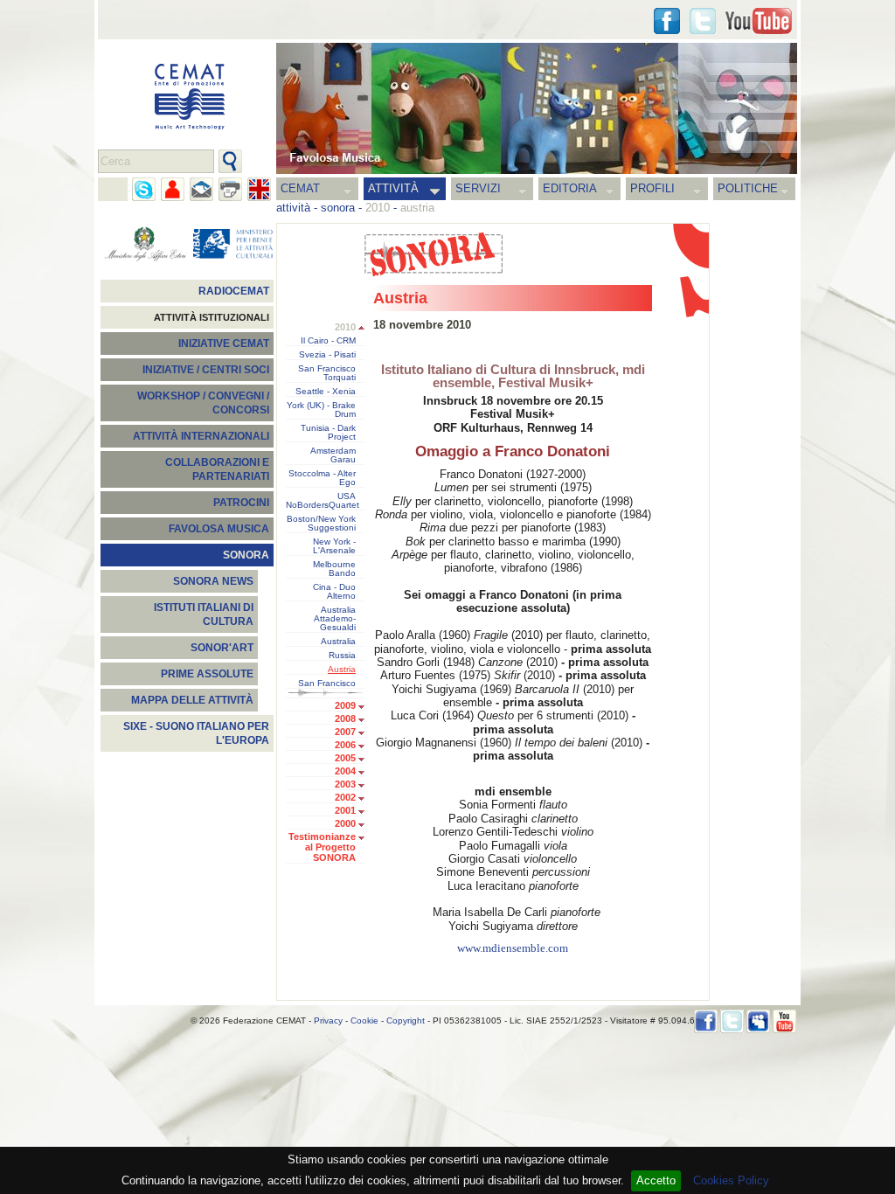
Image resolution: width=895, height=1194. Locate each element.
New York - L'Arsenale (334, 546)
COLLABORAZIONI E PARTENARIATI (217, 469)
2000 (345, 823)
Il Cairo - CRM (328, 341)
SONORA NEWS (213, 581)
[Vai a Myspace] (758, 1021)
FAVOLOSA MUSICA (219, 529)
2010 (345, 327)
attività (293, 207)
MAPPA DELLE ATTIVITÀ (192, 700)
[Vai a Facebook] (706, 1021)
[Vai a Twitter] (703, 21)
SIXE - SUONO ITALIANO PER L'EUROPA (196, 733)
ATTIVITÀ (393, 188)
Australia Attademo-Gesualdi (335, 619)
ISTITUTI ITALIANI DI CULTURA (203, 614)
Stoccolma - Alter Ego (322, 478)
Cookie (364, 1020)
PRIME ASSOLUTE (207, 674)
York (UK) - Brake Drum (321, 410)
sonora (338, 207)
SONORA (246, 555)
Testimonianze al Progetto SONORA (322, 847)
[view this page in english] (259, 189)
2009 (345, 705)
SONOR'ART (222, 647)
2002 (345, 797)
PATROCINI (241, 502)
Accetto (656, 1180)
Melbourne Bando (334, 569)
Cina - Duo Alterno (334, 591)
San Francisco (327, 683)
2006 (345, 744)
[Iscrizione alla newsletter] (201, 189)
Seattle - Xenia (325, 391)
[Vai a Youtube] (758, 21)
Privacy (328, 1020)
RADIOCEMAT (233, 291)
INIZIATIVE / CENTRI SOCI (205, 369)
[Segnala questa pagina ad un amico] (172, 189)
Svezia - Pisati (327, 355)
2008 (345, 718)
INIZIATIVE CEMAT (223, 343)
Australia (338, 641)
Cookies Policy (731, 1180)
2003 (345, 784)
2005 (345, 758)
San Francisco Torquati (327, 373)
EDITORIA (570, 188)
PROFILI (652, 188)
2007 (345, 731)
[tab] (366, 707)
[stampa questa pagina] (230, 189)
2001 (345, 810)
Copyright (405, 1020)
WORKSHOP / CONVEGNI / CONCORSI (203, 403)
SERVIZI (478, 188)
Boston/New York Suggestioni (321, 523)
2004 (345, 771)
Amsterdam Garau (333, 455)
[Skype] (144, 189)
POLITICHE (748, 188)
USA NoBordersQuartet (322, 501)
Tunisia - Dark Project (328, 432)
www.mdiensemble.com (512, 948)
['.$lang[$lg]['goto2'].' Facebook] (667, 21)
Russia (342, 655)
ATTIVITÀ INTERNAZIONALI (201, 436)
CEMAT (300, 188)
